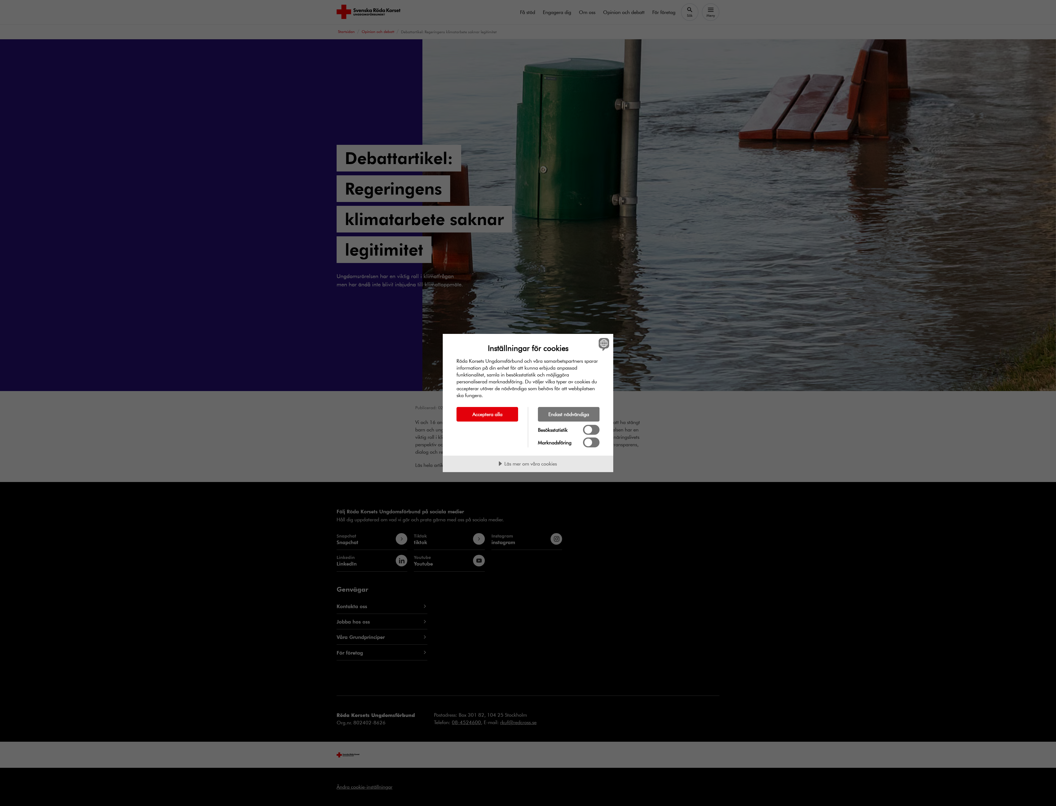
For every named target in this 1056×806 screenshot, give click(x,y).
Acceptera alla (487, 414)
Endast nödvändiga (568, 414)
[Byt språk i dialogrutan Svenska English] (603, 344)
